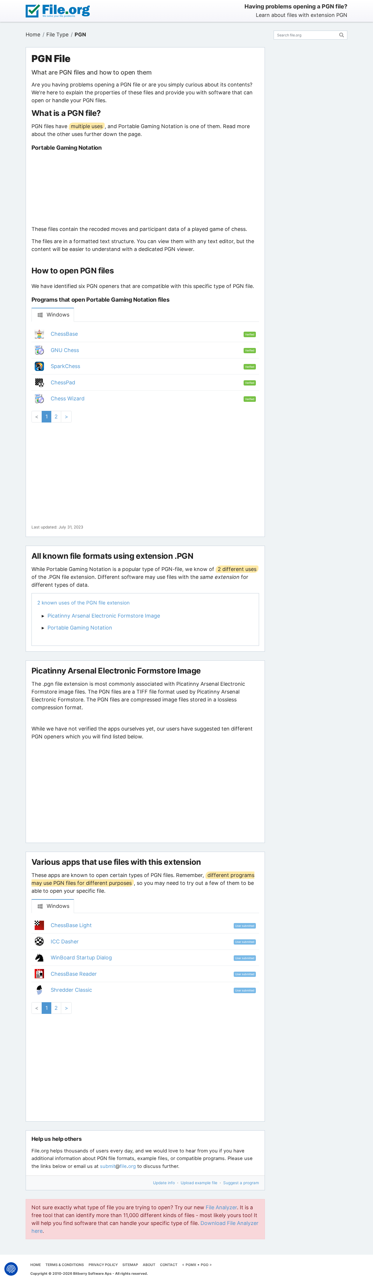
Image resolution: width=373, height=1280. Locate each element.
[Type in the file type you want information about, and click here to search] (341, 34)
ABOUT (149, 1265)
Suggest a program (241, 1182)
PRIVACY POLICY (103, 1265)
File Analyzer (221, 1207)
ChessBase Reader (74, 974)
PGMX (191, 1265)
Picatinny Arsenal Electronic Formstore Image (103, 616)
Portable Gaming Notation (79, 628)
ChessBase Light (71, 925)
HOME (35, 1265)
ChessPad (63, 382)
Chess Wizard (68, 398)
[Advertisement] (145, 188)
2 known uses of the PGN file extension (83, 603)
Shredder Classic (71, 990)
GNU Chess (65, 350)
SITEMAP (130, 1265)
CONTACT (168, 1265)
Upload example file (199, 1182)
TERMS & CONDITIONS (64, 1265)
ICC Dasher (65, 941)
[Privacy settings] (11, 1269)
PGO (204, 1265)
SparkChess (65, 366)
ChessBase (64, 334)
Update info (164, 1182)
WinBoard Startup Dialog (81, 957)
